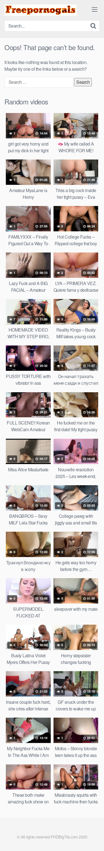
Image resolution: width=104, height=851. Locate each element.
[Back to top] (94, 838)
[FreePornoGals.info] (40, 10)
